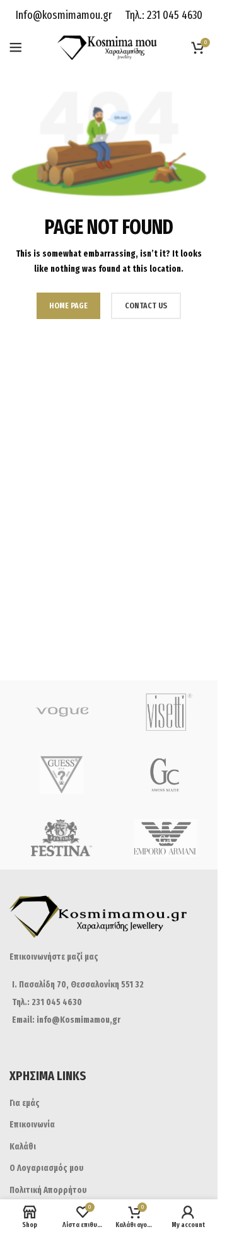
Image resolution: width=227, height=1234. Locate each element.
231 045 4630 (173, 15)
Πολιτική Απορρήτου (48, 1190)
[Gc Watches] (166, 774)
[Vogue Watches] (61, 711)
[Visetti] (166, 711)
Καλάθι (22, 1146)
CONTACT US (146, 305)
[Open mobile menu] (15, 47)
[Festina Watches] (61, 838)
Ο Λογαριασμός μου (46, 1168)
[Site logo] (108, 47)
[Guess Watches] (61, 774)
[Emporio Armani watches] (166, 838)
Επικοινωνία (32, 1124)
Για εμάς (24, 1103)
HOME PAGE (68, 305)
